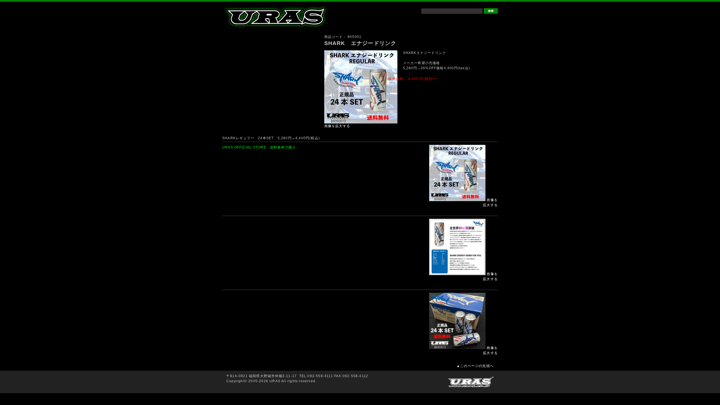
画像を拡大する (337, 126)
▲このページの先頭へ (475, 366)
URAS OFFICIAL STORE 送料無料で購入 (259, 147)
